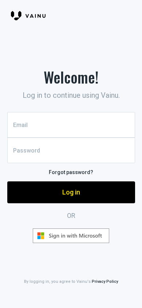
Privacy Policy (105, 281)
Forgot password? (71, 172)
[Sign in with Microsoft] (71, 235)
